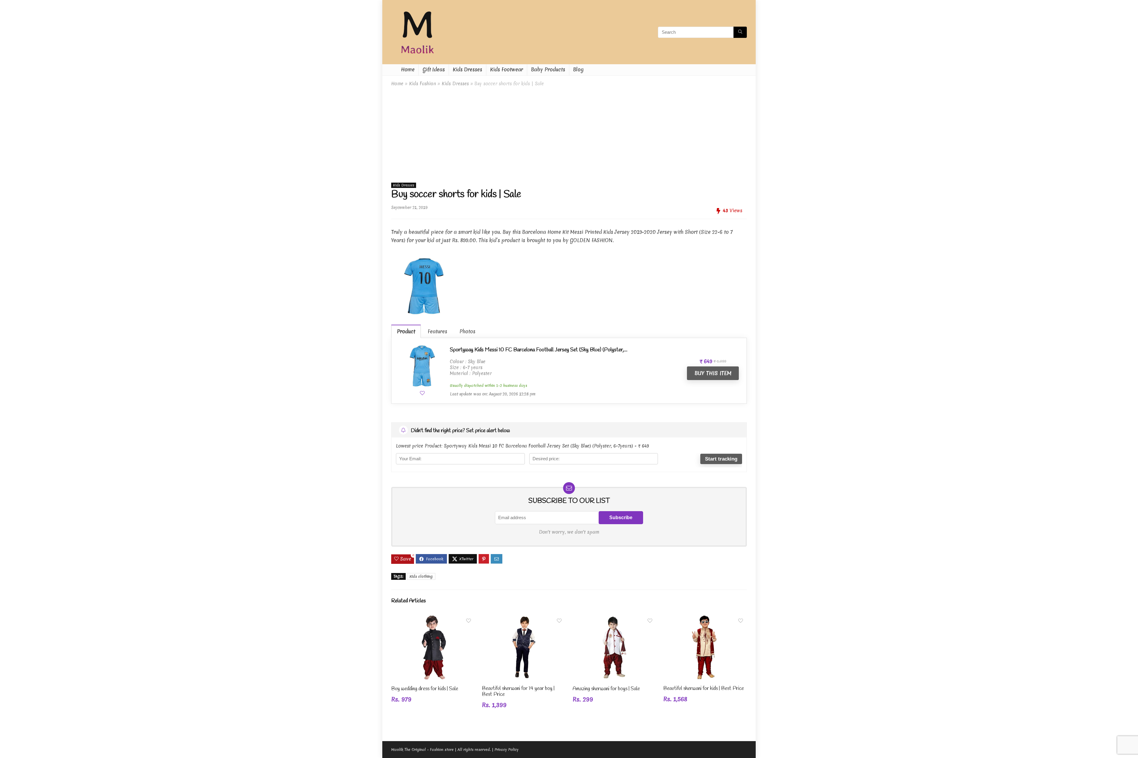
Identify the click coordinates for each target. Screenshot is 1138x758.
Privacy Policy (507, 749)
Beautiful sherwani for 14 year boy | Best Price (518, 691)
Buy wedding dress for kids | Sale (424, 688)
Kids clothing (421, 576)
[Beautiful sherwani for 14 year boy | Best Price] (523, 618)
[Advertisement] (569, 133)
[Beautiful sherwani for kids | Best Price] (705, 618)
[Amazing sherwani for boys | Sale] (614, 618)
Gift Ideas (434, 69)
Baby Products (548, 69)
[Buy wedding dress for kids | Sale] (433, 618)
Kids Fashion (422, 84)
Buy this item (712, 373)
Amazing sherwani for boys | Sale (606, 688)
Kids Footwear (506, 69)
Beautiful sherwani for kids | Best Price (703, 688)
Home (408, 69)
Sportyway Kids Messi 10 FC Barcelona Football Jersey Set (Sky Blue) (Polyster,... (538, 349)
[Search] (740, 32)
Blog (578, 69)
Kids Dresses (467, 69)
